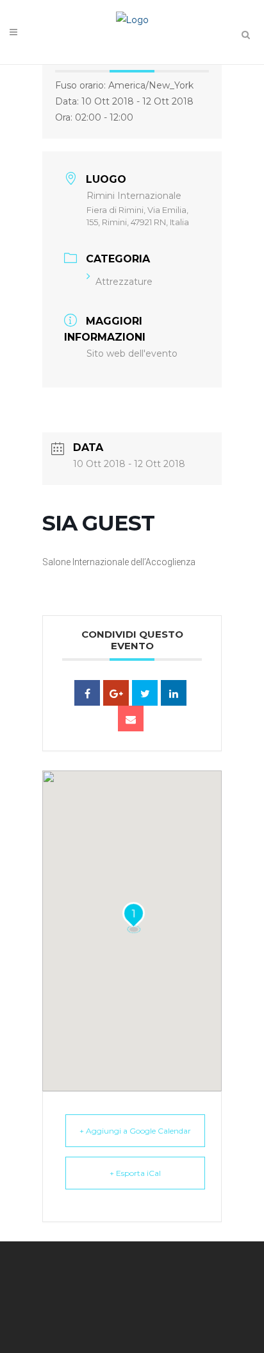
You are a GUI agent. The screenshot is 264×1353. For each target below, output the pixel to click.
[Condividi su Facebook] (87, 693)
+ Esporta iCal (135, 1173)
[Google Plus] (116, 693)
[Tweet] (145, 693)
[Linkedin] (173, 693)
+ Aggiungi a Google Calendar (135, 1131)
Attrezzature (124, 281)
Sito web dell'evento (132, 353)
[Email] (131, 718)
